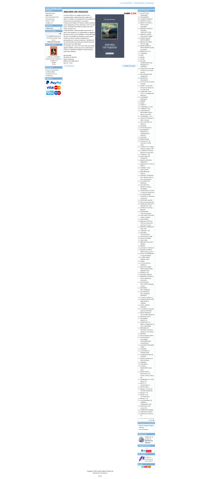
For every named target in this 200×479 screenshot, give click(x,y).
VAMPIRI (142, 101)
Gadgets (48, 23)
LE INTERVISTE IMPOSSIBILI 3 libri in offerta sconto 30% (146, 112)
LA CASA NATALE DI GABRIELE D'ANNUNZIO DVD (146, 402)
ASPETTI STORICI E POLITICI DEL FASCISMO (146, 24)
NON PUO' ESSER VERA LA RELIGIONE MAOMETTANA (146, 268)
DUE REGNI (143, 364)
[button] (126, 3)
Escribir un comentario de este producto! (149, 459)
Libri (59, 8)
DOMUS (142, 246)
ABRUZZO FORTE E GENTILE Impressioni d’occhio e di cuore (146, 223)
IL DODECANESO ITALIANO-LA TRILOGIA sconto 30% (147, 196)
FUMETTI (143, 105)
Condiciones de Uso (51, 74)
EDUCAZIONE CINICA (146, 335)
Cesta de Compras (143, 10)
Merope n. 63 (144, 398)
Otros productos (143, 429)
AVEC (142, 55)
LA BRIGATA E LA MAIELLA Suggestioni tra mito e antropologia (147, 324)
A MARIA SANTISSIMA (146, 410)
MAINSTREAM (144, 139)
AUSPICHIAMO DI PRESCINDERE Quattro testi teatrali (147, 47)
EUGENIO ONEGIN (146, 274)
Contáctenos (49, 75)
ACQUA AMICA (144, 17)
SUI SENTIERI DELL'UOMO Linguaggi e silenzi (146, 284)
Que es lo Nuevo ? (51, 44)
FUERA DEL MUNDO (146, 412)
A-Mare (142, 261)
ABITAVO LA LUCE (145, 21)
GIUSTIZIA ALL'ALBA (146, 236)
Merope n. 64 (144, 392)
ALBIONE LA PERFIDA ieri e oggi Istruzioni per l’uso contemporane (146, 177)
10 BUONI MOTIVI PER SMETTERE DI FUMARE (147, 301)
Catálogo (53, 8)
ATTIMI (142, 59)
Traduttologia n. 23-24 (146, 106)
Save (149, 451)
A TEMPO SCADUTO (146, 19)
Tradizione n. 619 (145, 108)
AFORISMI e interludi (146, 200)
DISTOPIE (143, 137)
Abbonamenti (49, 13)
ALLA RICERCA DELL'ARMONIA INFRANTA (145, 293)
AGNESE (143, 333)
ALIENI (142, 103)
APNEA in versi (144, 272)
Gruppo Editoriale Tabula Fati (105, 471)
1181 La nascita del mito (147, 202)
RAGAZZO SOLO (145, 316)
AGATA (142, 57)
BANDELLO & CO (145, 51)
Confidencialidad (50, 72)
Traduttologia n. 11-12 (146, 116)
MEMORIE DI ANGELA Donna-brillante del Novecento (146, 278)
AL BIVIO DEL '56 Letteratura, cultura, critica (145, 143)
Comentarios (142, 454)
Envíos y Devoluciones (52, 70)
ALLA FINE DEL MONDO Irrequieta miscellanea (145, 186)
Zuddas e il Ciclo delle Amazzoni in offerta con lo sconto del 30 (147, 87)
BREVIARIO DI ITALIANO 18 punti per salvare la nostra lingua (146, 329)
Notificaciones (142, 434)
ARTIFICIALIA (144, 387)
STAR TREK (143, 240)
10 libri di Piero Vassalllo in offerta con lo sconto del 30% (147, 70)
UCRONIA (143, 126)
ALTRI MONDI (144, 219)
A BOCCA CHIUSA (145, 238)
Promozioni (49, 19)
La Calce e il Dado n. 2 (146, 297)
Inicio (47, 8)
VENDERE (143, 362)
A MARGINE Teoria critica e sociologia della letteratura (147, 93)
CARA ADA (143, 349)
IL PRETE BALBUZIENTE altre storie (146, 368)
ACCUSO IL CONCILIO (147, 248)
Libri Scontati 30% (51, 17)
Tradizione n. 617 (145, 230)
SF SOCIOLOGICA (145, 127)
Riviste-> (48, 21)
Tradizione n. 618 (145, 154)
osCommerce (103, 473)
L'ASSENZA (143, 53)
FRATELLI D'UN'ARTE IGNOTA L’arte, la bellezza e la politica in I (54, 58)
